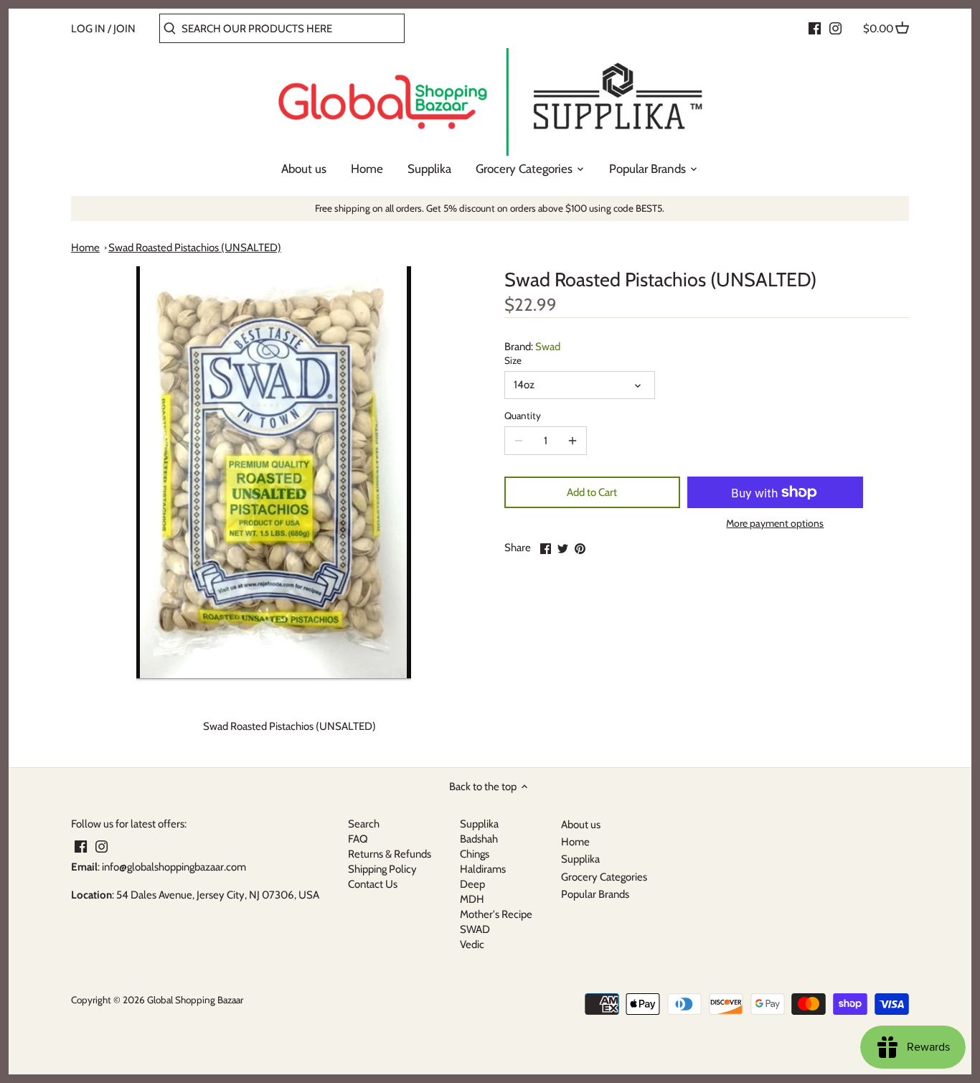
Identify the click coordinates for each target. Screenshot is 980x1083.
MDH (472, 899)
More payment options (775, 523)
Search (364, 823)
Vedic (472, 944)
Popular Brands (595, 894)
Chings (474, 854)
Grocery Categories (604, 877)
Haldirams (483, 869)
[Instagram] (835, 28)
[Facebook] (815, 28)
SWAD (475, 929)
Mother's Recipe (496, 914)
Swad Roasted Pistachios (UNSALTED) (194, 247)
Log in (88, 28)
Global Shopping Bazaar (195, 999)
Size (513, 360)
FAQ (358, 839)
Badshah (479, 839)
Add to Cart (592, 492)
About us (580, 824)
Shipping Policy (382, 869)
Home (85, 247)
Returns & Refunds (389, 854)
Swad (547, 346)
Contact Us (372, 884)
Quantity (522, 415)
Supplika (479, 823)
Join (124, 28)
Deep (472, 884)
